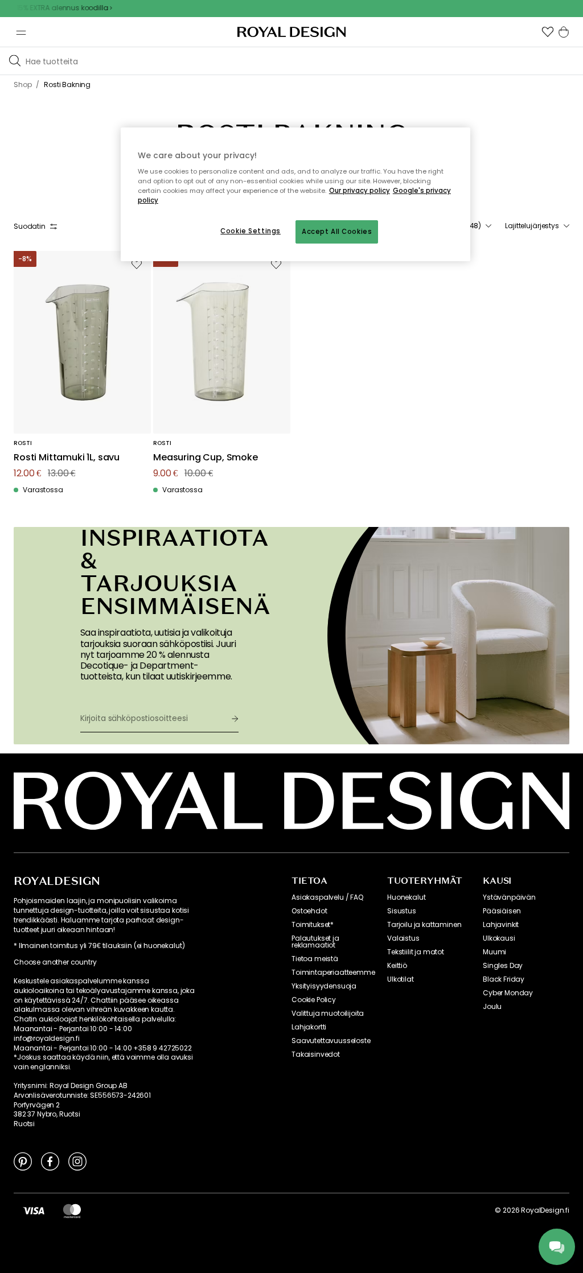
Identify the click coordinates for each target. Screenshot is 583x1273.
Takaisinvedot (316, 1054)
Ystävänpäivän (509, 897)
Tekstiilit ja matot (415, 952)
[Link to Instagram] (77, 1161)
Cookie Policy (314, 999)
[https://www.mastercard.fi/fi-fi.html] (72, 1210)
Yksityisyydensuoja (324, 986)
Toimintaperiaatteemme (333, 972)
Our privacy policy (359, 190)
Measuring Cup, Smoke (205, 458)
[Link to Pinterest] (23, 1161)
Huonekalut (406, 897)
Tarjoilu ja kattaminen (424, 924)
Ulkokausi (499, 938)
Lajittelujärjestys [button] (532, 225)
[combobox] (537, 225)
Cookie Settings (250, 231)
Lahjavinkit (501, 924)
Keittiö (397, 965)
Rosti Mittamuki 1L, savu (67, 458)
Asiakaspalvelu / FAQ (327, 897)
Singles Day (503, 965)
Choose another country (55, 962)
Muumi (494, 952)
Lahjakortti (309, 1027)
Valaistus (403, 938)
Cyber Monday (508, 993)
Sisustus (401, 911)
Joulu (492, 1006)
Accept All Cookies (337, 231)
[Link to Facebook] (50, 1161)
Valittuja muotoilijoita (328, 1013)
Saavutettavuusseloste (331, 1040)
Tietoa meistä (315, 958)
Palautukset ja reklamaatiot (315, 942)
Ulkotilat (400, 979)
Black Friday (503, 979)
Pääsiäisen (501, 911)
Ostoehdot (309, 911)
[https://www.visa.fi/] (33, 1210)
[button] (547, 32)
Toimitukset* (313, 924)
